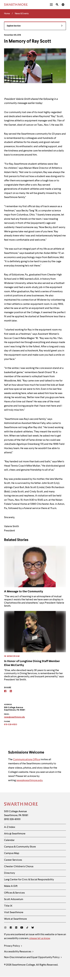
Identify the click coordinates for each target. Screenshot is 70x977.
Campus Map (11, 853)
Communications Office (26, 759)
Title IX (8, 906)
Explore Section (14, 26)
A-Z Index (9, 827)
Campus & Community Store (20, 847)
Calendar (9, 840)
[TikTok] (27, 928)
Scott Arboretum (13, 899)
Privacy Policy (12, 946)
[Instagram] (6, 928)
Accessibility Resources (18, 951)
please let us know (39, 938)
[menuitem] (51, 5)
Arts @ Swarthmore (14, 833)
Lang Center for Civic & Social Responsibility (29, 879)
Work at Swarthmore (15, 919)
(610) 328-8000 (12, 819)
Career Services (13, 860)
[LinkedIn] (16, 928)
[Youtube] (21, 928)
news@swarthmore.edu (29, 780)
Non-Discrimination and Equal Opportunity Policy (32, 957)
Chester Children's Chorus (18, 866)
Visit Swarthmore (13, 912)
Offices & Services (14, 893)
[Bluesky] (32, 928)
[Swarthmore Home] (21, 804)
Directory (9, 873)
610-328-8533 (10, 725)
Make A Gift (11, 886)
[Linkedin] (11, 691)
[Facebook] (5, 691)
